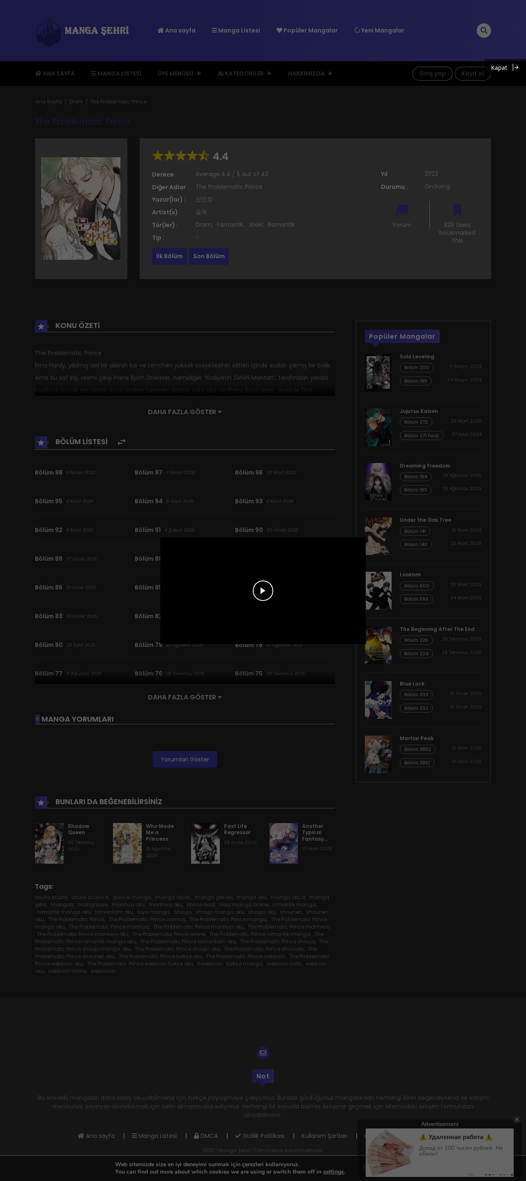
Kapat (499, 67)
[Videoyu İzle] (263, 590)
